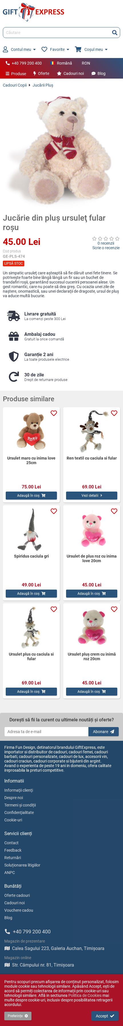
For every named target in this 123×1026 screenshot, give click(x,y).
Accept (102, 1016)
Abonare (100, 731)
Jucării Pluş (43, 85)
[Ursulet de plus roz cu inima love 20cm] (91, 529)
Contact (11, 843)
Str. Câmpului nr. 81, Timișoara (43, 965)
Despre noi (13, 797)
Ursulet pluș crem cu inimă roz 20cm (92, 656)
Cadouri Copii (15, 85)
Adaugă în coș (28, 496)
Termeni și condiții (20, 805)
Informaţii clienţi (18, 790)
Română (64, 63)
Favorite (57, 49)
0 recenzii (106, 243)
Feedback (12, 850)
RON (86, 63)
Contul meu (21, 49)
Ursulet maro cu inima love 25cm (31, 460)
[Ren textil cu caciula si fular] (91, 431)
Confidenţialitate (19, 812)
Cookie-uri (13, 820)
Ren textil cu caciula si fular (92, 458)
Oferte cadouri (17, 895)
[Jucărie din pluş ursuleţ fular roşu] (61, 150)
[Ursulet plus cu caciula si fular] (31, 627)
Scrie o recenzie (106, 247)
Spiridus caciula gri (31, 556)
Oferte (43, 73)
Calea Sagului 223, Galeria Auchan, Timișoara (58, 948)
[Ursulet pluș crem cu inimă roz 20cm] (91, 627)
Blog (102, 73)
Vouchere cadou (18, 910)
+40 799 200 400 (27, 63)
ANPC (9, 872)
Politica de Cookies (85, 995)
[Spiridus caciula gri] (31, 529)
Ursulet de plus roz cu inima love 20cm (92, 558)
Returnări (12, 857)
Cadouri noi (74, 73)
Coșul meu (93, 49)
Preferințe (15, 1016)
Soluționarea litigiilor (22, 865)
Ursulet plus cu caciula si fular (31, 656)
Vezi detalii (90, 496)
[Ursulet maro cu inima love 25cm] (31, 431)
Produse (18, 73)
